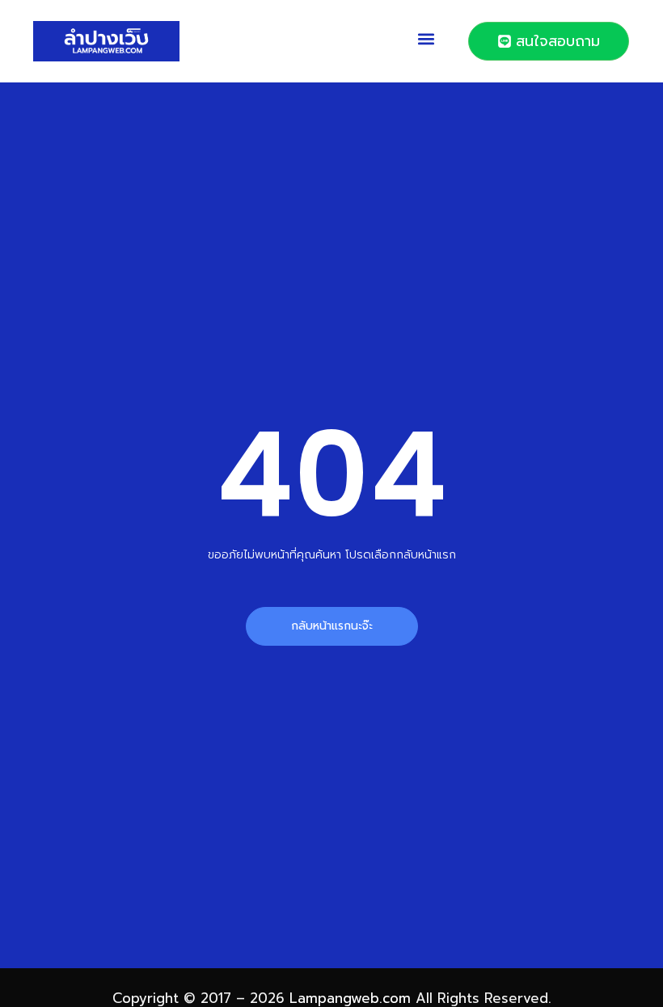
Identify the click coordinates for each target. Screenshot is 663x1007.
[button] (426, 38)
